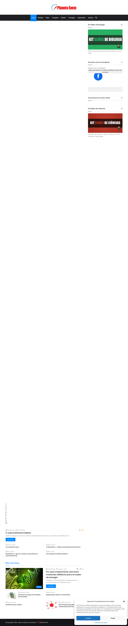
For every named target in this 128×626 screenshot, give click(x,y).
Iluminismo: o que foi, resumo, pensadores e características (22, 555)
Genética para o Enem (14, 605)
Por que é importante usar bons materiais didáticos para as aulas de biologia (63, 574)
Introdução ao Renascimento (57, 554)
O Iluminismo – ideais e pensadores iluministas (63, 547)
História (63, 17)
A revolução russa (12, 547)
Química (90, 17)
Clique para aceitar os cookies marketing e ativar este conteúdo (105, 71)
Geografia (55, 17)
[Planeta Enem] (63, 7)
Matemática (81, 17)
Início (33, 17)
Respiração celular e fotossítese (58, 595)
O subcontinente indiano (18, 532)
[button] (124, 601)
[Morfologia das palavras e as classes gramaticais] (51, 605)
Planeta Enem (11, 530)
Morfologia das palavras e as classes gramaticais (69, 606)
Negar (113, 618)
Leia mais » (10, 539)
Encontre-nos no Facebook (96, 68)
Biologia (40, 17)
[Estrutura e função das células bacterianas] (11, 595)
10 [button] (6, 523)
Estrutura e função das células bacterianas (29, 596)
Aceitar (88, 618)
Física (47, 17)
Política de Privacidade (100, 622)
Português (72, 17)
